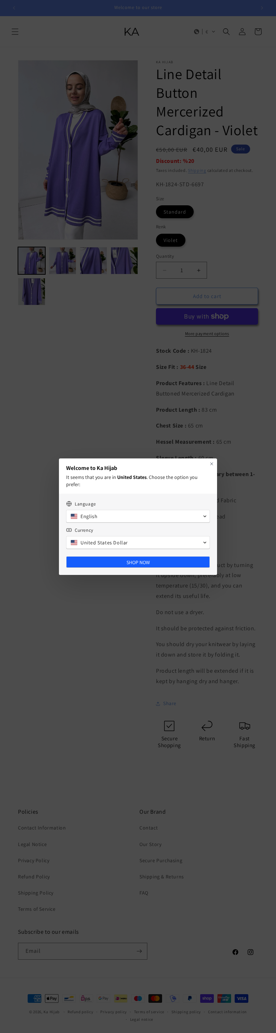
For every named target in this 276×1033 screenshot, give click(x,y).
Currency (84, 530)
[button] (138, 516)
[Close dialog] (212, 464)
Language (85, 504)
